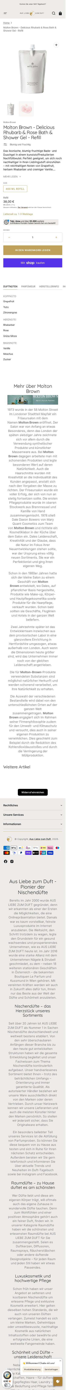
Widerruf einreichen (32, 792)
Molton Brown (9, 122)
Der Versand (23, 207)
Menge (6, 230)
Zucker (7, 359)
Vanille (6, 348)
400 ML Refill (16, 189)
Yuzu (6, 307)
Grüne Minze (10, 336)
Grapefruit (8, 301)
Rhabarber (9, 324)
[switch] (7, 1385)
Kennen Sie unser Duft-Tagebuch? (33, 4)
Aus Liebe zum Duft (40, 839)
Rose (6, 330)
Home (6, 22)
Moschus (8, 353)
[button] (5, 13)
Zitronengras (10, 312)
